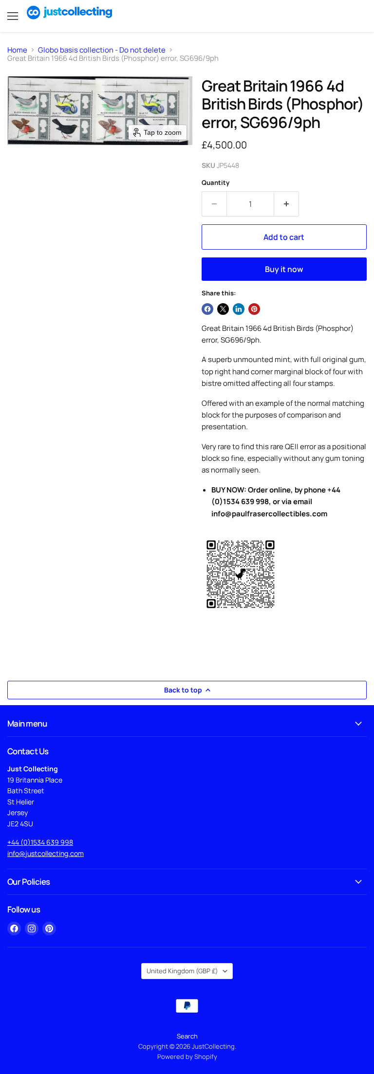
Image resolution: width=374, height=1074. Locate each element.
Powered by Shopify (187, 1056)
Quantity (215, 182)
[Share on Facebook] (207, 309)
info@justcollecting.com (45, 853)
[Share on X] (223, 309)
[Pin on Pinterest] (254, 309)
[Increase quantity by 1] (286, 204)
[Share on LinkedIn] (238, 309)
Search (187, 1036)
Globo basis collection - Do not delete (102, 50)
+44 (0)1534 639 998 (40, 842)
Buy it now (284, 269)
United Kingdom (182, 970)
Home (17, 50)
